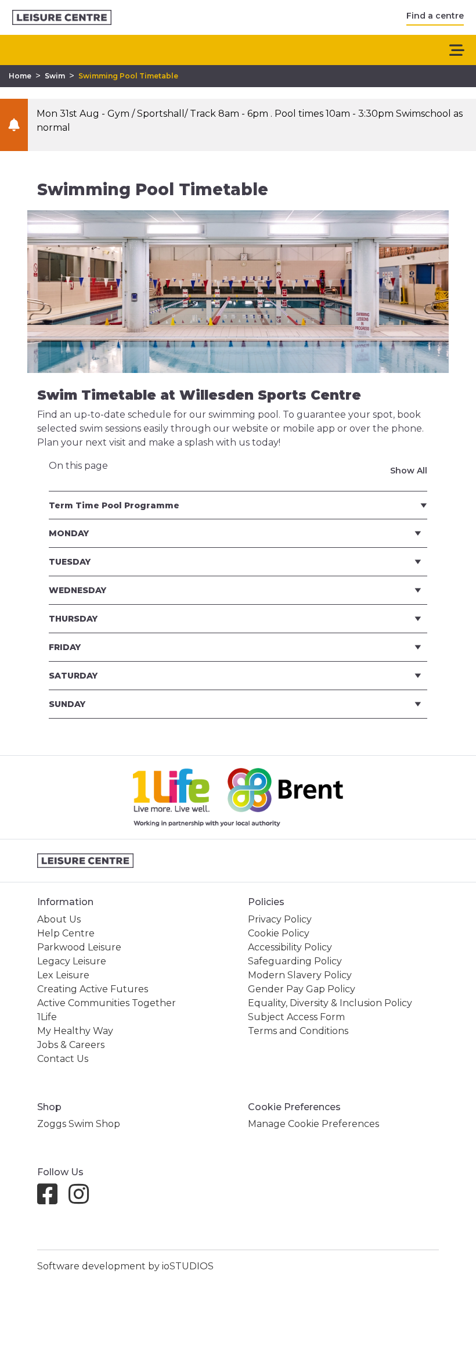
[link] (61, 18)
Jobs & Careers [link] (70, 1044)
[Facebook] (52, 1199)
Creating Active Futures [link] (92, 989)
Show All (408, 470)
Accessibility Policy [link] (290, 947)
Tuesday (70, 562)
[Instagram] (83, 1199)
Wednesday (77, 590)
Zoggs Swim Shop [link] (78, 1123)
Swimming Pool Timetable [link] (128, 75)
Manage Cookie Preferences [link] (313, 1123)
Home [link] (20, 75)
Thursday (73, 618)
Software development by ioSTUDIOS (125, 1266)
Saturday (73, 675)
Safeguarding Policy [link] (295, 961)
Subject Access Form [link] (296, 1016)
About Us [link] (59, 919)
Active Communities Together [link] (106, 1003)
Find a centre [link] (435, 15)
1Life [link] (47, 1016)
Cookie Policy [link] (278, 933)
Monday (69, 533)
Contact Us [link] (62, 1058)
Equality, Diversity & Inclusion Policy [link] (330, 1003)
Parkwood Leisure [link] (79, 947)
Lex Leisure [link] (63, 975)
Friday (65, 647)
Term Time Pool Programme (114, 505)
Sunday (67, 704)
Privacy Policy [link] (280, 919)
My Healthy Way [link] (75, 1030)
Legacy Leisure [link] (71, 961)
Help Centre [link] (66, 933)
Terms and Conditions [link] (298, 1030)
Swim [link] (55, 75)
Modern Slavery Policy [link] (300, 975)
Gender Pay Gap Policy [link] (301, 989)
